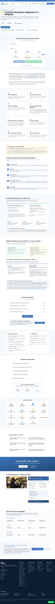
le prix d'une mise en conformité (40, 288)
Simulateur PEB (39, 565)
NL (52, 0)
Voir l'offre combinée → (40, 322)
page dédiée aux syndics (30, 231)
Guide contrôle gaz (31, 566)
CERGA (48, 566)
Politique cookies (28, 599)
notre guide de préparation (15, 171)
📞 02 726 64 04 (32, 466)
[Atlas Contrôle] (3, 3)
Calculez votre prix (5, 27)
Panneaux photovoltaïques (32, 568)
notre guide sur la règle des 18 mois (30, 288)
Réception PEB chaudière (22, 568)
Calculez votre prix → (27, 316)
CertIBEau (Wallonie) (22, 582)
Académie (21, 4)
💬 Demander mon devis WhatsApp (33, 61)
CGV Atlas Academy (49, 571)
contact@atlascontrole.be (5, 570)
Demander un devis (23, 466)
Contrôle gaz (21, 565)
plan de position (11, 210)
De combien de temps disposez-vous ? (31, 189)
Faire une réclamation (35, 599)
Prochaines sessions (49, 568)
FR (51, 0)
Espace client (49, 0)
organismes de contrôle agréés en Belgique (35, 76)
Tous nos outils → (40, 570)
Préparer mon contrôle (31, 571)
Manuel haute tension (31, 567)
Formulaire (13, 0)
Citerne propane (21, 566)
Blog (28, 572)
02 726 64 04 (25, 65)
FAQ (28, 573)
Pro (17, 4)
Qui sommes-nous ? (3, 575)
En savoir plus (13, 224)
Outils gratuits (13, 4)
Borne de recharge (21, 573)
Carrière (30, 4)
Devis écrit (31, 65)
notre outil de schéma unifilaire (15, 216)
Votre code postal (13, 43)
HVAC (47, 567)
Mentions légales (16, 599)
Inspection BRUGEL (21, 571)
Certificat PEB (21, 567)
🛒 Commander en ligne (19, 61)
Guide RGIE (29, 565)
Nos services (7, 4)
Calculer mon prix (50, 3)
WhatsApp (3, 571)
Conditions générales (23, 599)
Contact (2, 576)
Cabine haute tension (22, 572)
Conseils (26, 4)
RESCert (48, 565)
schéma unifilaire (11, 209)
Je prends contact (42, 3)
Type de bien (12, 48)
